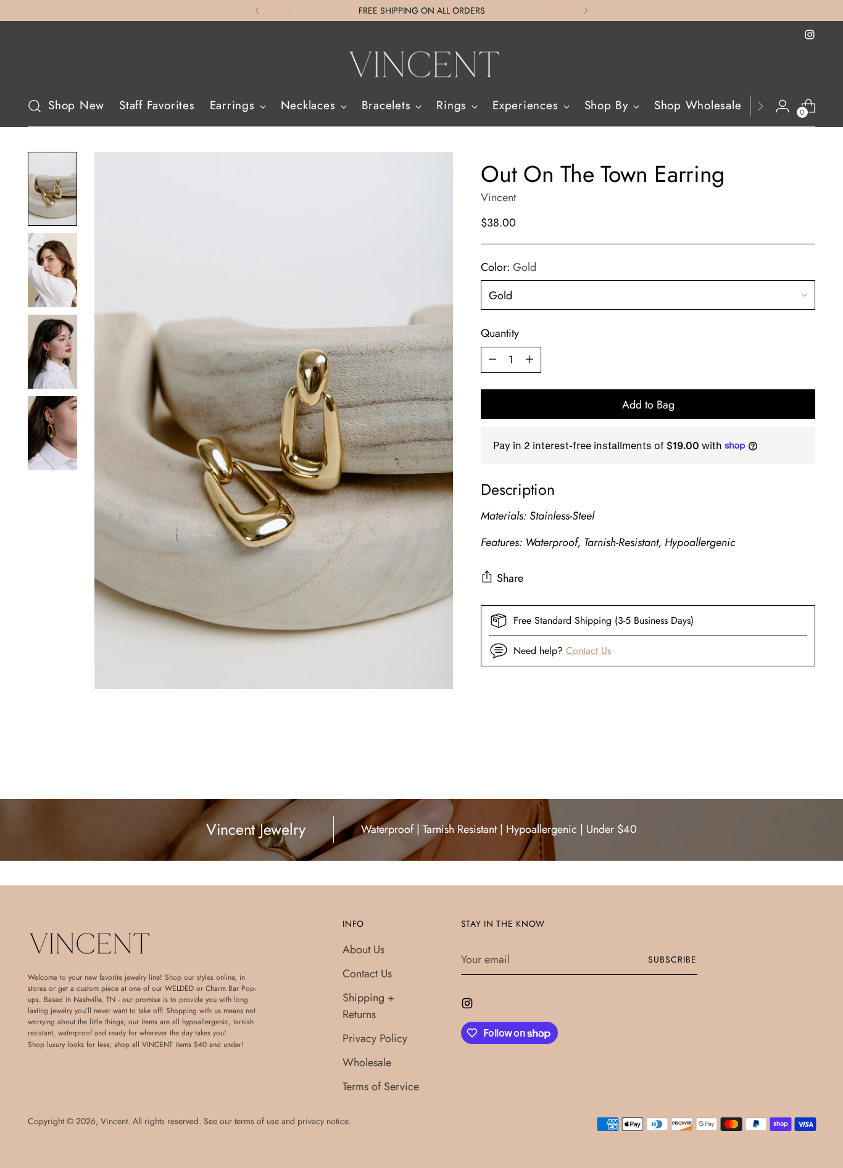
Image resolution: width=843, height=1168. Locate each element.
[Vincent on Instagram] (809, 34)
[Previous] (257, 10)
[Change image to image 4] (52, 433)
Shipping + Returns (368, 1006)
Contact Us (588, 650)
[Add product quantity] (529, 359)
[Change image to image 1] (52, 189)
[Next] (585, 10)
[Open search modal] (34, 106)
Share (510, 578)
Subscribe (672, 959)
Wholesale (367, 1062)
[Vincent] (421, 64)
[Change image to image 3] (52, 352)
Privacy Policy (375, 1038)
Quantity (500, 333)
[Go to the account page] (782, 106)
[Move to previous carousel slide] (776, 757)
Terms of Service (381, 1087)
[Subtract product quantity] (492, 359)
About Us (363, 950)
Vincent (498, 197)
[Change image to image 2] (52, 270)
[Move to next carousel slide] (804, 756)
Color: (508, 267)
